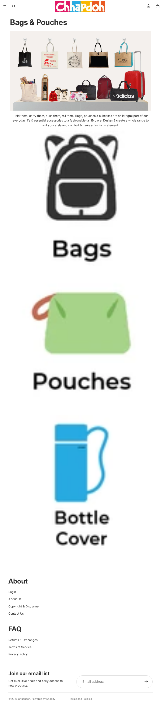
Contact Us (16, 613)
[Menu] (5, 6)
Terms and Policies (80, 698)
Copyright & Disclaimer (24, 606)
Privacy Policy (18, 654)
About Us (14, 599)
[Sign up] (146, 681)
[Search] (13, 6)
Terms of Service (19, 647)
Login (12, 592)
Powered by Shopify (43, 698)
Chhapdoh (24, 698)
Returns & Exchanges (23, 640)
